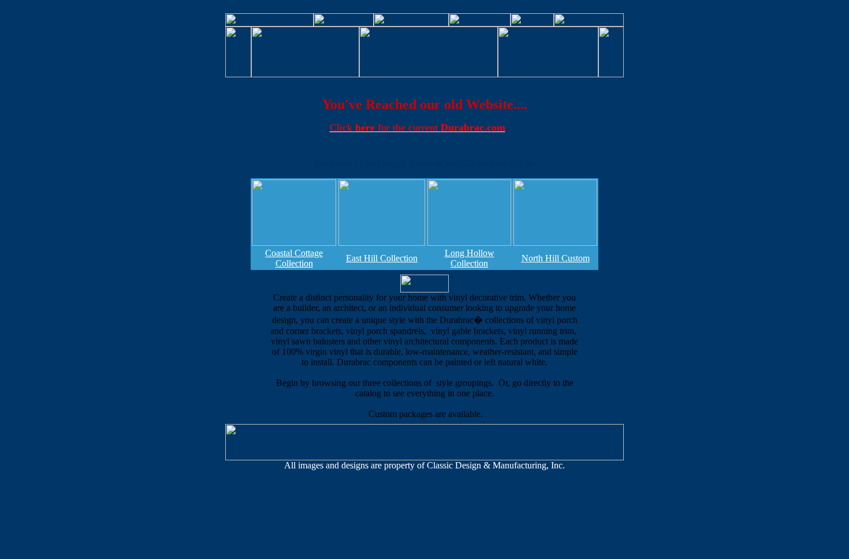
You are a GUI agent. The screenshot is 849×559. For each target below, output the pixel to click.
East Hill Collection (382, 258)
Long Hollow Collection (469, 258)
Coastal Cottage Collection (294, 258)
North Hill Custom (556, 258)
